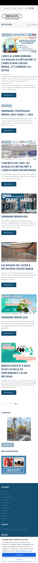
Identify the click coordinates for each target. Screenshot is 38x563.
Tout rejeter (19, 559)
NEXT (15, 404)
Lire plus (7, 445)
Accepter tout (19, 555)
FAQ (10, 8)
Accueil (6, 8)
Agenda (5, 510)
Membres (6, 513)
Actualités (6, 35)
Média (5, 516)
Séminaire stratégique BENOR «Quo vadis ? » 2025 (17, 113)
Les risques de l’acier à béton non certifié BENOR (17, 267)
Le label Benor (7, 497)
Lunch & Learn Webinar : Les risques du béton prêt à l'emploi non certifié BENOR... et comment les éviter (18, 63)
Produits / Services (9, 500)
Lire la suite (8, 95)
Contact (26, 8)
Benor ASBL (6, 494)
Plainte (14, 8)
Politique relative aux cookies (24, 551)
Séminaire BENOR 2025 (14, 217)
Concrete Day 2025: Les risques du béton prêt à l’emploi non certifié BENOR (18, 166)
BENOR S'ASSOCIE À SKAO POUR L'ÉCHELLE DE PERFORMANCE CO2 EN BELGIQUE (15, 371)
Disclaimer (20, 8)
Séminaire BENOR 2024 (14, 318)
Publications (6, 106)
